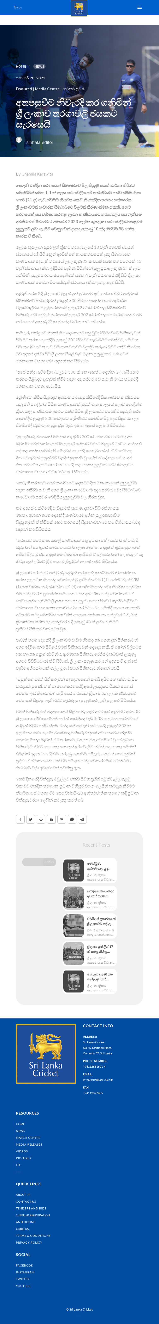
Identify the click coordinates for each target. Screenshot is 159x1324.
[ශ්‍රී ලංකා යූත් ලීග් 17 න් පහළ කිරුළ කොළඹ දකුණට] (73, 953)
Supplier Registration (33, 1215)
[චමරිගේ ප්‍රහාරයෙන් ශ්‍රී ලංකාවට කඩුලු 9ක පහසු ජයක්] (73, 925)
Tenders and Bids (31, 1208)
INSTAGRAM (25, 1272)
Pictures (23, 1158)
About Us (23, 1194)
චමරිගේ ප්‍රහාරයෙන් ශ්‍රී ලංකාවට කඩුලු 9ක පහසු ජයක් (101, 921)
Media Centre (47, 88)
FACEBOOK (24, 1265)
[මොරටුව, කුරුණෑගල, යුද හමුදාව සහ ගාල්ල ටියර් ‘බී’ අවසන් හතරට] (73, 870)
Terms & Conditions (33, 1235)
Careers (22, 1229)
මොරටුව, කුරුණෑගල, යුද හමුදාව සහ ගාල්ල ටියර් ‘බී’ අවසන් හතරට (99, 866)
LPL (18, 1165)
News (20, 1131)
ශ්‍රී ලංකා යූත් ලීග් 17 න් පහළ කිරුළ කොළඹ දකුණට (100, 949)
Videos (22, 1151)
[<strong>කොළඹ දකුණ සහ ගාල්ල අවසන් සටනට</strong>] (73, 981)
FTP (18, 1171)
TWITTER (23, 1279)
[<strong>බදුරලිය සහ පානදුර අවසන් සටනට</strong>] (73, 898)
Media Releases (29, 1144)
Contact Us (26, 1201)
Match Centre (28, 1137)
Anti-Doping (25, 1222)
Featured (24, 88)
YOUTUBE (23, 1286)
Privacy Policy (29, 1242)
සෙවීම (49, 862)
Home (20, 1124)
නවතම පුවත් (74, 88)
